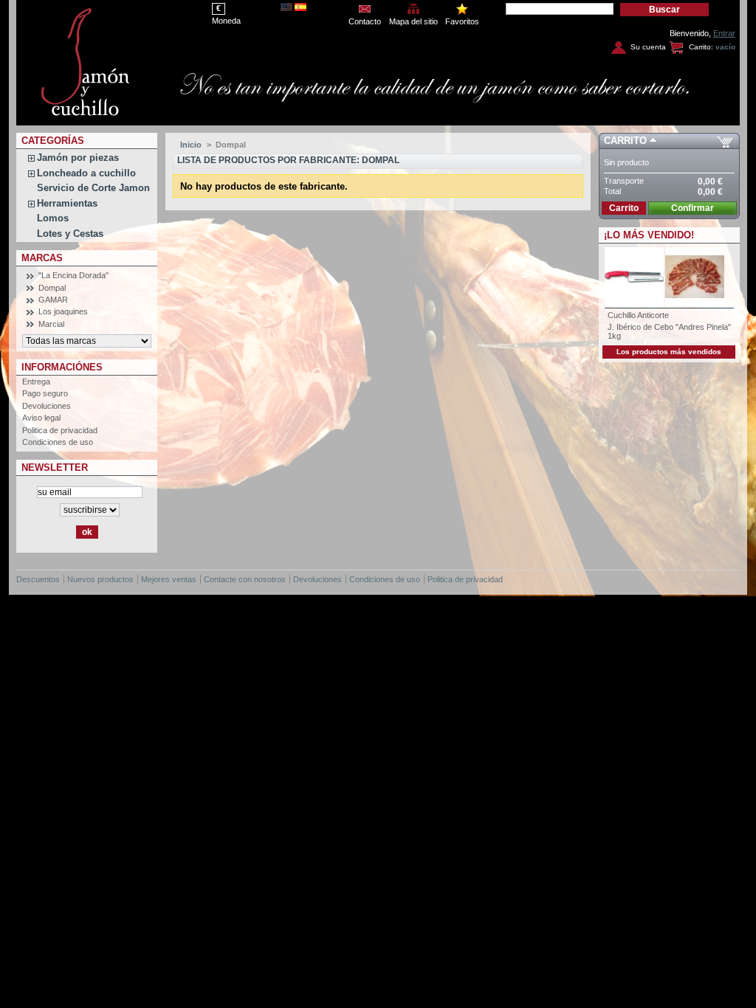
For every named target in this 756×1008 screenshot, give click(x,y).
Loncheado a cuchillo (86, 173)
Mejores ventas (168, 579)
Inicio (191, 144)
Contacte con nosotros (245, 579)
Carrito (625, 140)
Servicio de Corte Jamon (93, 187)
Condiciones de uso (57, 442)
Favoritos (462, 21)
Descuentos (38, 579)
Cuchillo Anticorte (638, 315)
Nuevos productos (100, 579)
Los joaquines (63, 311)
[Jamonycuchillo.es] (90, 59)
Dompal (52, 287)
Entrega (36, 381)
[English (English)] (286, 8)
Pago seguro (45, 393)
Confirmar (692, 208)
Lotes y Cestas (70, 233)
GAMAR (53, 299)
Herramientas (67, 203)
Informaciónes (62, 367)
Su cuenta (648, 47)
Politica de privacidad (59, 430)
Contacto (364, 21)
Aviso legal (41, 417)
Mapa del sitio (413, 21)
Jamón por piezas (78, 157)
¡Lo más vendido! (649, 235)
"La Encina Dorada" (73, 275)
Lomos (53, 218)
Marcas (42, 257)
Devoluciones (46, 405)
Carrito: (701, 47)
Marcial (51, 324)
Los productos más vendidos (668, 352)
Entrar (724, 33)
